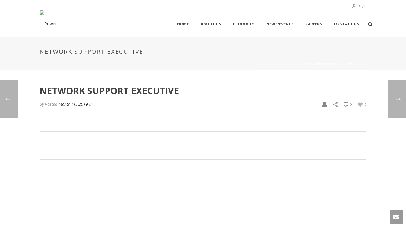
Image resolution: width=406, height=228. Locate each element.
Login (361, 5)
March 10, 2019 (73, 104)
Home (183, 23)
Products (243, 23)
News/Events (280, 23)
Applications (288, 64)
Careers (314, 23)
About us (211, 23)
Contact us (346, 23)
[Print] (324, 104)
